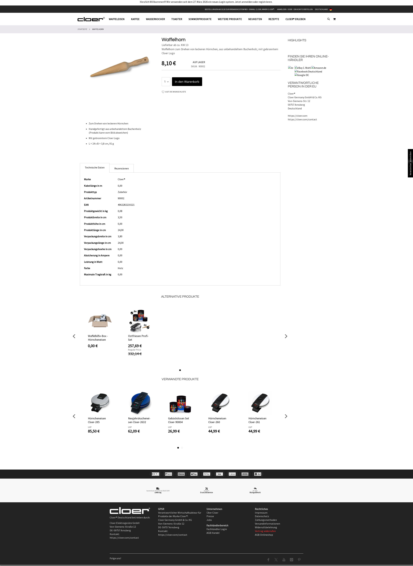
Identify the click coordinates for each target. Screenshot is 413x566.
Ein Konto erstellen (303, 9)
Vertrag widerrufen (265, 531)
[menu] (209, 19)
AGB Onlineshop (264, 534)
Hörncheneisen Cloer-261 (257, 420)
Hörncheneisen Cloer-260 (217, 420)
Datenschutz (262, 516)
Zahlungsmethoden (266, 519)
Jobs (209, 519)
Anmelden (282, 9)
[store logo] (91, 19)
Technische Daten (95, 167)
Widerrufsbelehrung (266, 527)
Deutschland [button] (321, 9)
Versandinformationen (267, 523)
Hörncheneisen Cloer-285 (97, 420)
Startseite (82, 29)
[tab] (209, 19)
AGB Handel (213, 532)
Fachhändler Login (216, 529)
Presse (210, 516)
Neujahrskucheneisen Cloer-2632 (139, 420)
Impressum (261, 512)
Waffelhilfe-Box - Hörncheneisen (98, 337)
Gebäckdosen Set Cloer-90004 (178, 420)
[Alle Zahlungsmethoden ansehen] (206, 474)
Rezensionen (121, 168)
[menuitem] (118, 19)
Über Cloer (212, 512)
